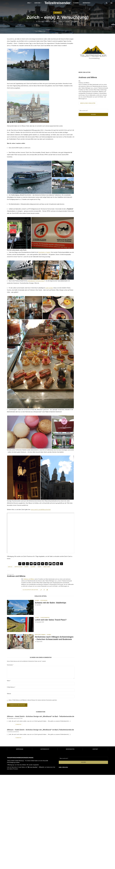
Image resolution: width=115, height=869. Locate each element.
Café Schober (49, 288)
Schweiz (57, 12)
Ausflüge (37, 3)
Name (9, 680)
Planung (76, 3)
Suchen (93, 114)
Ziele (28, 3)
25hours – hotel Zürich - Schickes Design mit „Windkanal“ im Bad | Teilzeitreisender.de (40, 730)
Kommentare (75, 21)
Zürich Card (46, 566)
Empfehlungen (18, 566)
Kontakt (95, 749)
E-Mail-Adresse (11, 687)
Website (9, 693)
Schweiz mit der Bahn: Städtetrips (50, 603)
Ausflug (10, 566)
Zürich (39, 566)
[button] (19, 563)
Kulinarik (33, 566)
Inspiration (86, 3)
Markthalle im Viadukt (44, 252)
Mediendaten (70, 749)
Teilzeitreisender (57, 3)
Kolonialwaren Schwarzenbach (36, 281)
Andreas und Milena (51, 21)
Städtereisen (43, 600)
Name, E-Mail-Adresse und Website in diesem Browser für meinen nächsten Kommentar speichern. (33, 700)
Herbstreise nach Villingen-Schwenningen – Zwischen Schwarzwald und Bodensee (54, 638)
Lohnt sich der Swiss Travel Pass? (51, 620)
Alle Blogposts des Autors (30, 589)
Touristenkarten (44, 617)
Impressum (19, 749)
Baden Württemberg (40, 634)
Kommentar (10, 665)
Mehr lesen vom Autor (87, 103)
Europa (26, 566)
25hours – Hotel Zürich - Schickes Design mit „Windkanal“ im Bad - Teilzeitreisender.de (40, 716)
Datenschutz (44, 749)
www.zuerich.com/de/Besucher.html (41, 509)
